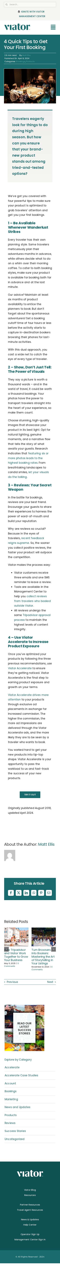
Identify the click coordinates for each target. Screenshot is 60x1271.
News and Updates (17, 1107)
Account (10, 1083)
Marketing (11, 1099)
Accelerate (12, 1067)
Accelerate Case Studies (21, 1075)
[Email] (48, 893)
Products (30, 61)
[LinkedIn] (26, 893)
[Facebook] (11, 893)
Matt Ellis (26, 55)
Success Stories (15, 1131)
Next (50, 982)
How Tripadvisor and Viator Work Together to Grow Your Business (16, 955)
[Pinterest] (41, 893)
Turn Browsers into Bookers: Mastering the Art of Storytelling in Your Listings (43, 956)
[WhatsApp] (33, 893)
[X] (18, 893)
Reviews (10, 1123)
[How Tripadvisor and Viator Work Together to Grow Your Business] (16, 929)
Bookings (20, 61)
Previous (12, 982)
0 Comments (11, 964)
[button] (6, 949)
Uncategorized (15, 1139)
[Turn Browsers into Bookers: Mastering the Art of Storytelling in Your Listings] (44, 929)
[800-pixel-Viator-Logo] (17, 25)
